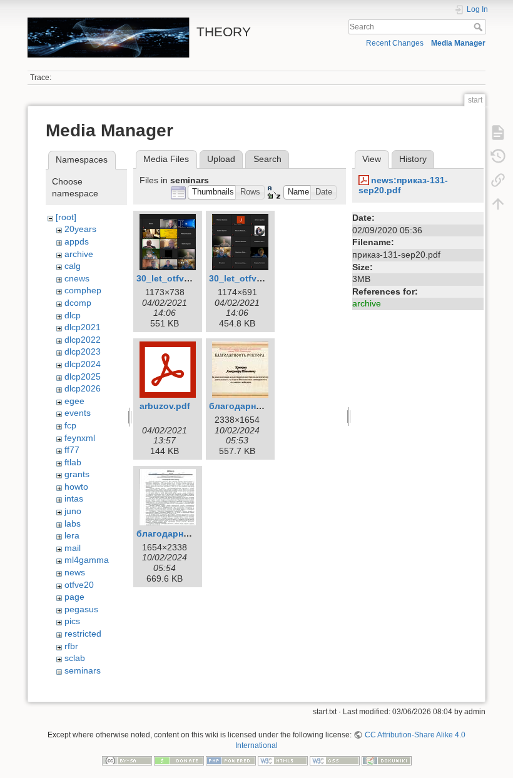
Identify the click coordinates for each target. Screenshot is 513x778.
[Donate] (179, 759)
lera (71, 535)
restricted (82, 634)
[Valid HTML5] (283, 759)
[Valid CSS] (335, 759)
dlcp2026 (82, 388)
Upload (221, 159)
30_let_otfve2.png (247, 278)
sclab (74, 658)
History (413, 159)
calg (72, 266)
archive (78, 254)
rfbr (71, 646)
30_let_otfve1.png (174, 278)
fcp (70, 425)
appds (76, 241)
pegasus (81, 609)
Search (479, 27)
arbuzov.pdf (165, 406)
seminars (82, 670)
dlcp (72, 315)
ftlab (72, 462)
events (77, 413)
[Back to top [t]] (498, 204)
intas (73, 498)
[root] (66, 217)
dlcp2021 (82, 327)
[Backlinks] (498, 180)
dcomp (77, 303)
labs (72, 523)
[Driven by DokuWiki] (387, 759)
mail (72, 548)
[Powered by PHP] (231, 759)
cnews (76, 278)
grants (76, 474)
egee (74, 401)
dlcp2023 (82, 351)
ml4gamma (86, 560)
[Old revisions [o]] (498, 156)
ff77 (71, 450)
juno (72, 511)
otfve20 (79, 585)
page (74, 597)
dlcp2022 (82, 340)
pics (72, 621)
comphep (82, 290)
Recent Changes (395, 43)
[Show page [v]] (498, 132)
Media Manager (458, 43)
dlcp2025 (82, 376)
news (74, 572)
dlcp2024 (82, 364)
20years (80, 229)
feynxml (79, 438)
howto (76, 487)
